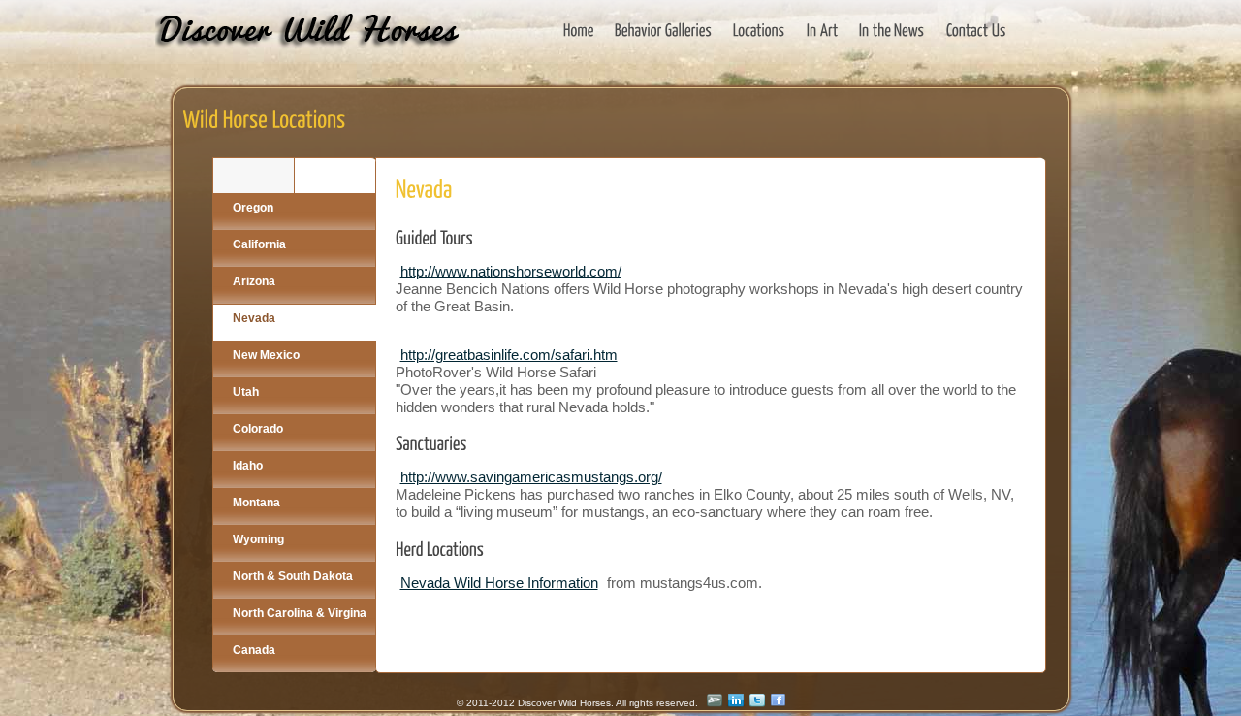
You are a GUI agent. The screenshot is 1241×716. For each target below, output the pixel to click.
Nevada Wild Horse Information (499, 582)
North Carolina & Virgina (299, 613)
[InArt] (822, 29)
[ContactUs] (976, 29)
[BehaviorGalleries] (664, 29)
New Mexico (266, 355)
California (259, 244)
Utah (246, 392)
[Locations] (759, 29)
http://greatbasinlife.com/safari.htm (509, 354)
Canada (254, 650)
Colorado (258, 429)
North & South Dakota (293, 576)
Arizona (254, 281)
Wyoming (258, 539)
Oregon (253, 207)
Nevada (254, 318)
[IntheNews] (892, 29)
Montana (256, 502)
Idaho (248, 465)
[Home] (579, 29)
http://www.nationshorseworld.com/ (510, 271)
